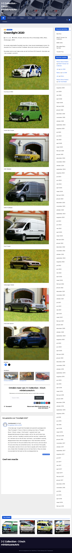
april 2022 (59, 276)
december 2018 (61, 402)
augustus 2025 (61, 128)
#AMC (15, 37)
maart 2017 (60, 472)
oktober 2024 (60, 165)
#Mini (41, 37)
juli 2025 (59, 132)
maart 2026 (60, 102)
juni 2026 (59, 91)
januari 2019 (60, 398)
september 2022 (61, 258)
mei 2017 (59, 465)
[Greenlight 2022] (27, 376)
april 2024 (59, 187)
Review (30, 18)
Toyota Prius (60, 51)
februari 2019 (60, 395)
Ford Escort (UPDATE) (8, 380)
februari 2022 (60, 284)
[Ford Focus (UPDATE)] (42, 376)
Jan (58, 69)
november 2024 (61, 162)
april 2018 (59, 428)
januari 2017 (60, 480)
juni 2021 (59, 306)
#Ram (45, 37)
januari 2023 (60, 243)
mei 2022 (59, 273)
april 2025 (59, 143)
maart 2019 (60, 391)
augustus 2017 (60, 454)
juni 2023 (59, 224)
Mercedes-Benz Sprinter (61, 528)
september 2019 (61, 373)
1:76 (42, 527)
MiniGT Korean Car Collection (27, 528)
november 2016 (61, 487)
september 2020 (61, 335)
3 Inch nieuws (11, 18)
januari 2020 (60, 358)
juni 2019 (59, 380)
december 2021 (61, 291)
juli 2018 (59, 417)
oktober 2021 (60, 298)
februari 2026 (60, 106)
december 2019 (61, 361)
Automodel (47, 527)
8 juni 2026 (43, 531)
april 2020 (59, 350)
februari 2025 (60, 150)
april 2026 (59, 99)
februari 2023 (60, 239)
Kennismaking (52, 18)
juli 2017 (59, 458)
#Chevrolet (26, 37)
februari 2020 (60, 354)
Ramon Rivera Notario (62, 61)
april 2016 (59, 498)
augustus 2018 (60, 413)
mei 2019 (59, 384)
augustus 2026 (61, 87)
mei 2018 (59, 424)
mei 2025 (59, 139)
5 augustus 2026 (9, 531)
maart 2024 (60, 191)
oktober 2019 (60, 369)
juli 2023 (59, 221)
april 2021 (59, 313)
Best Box (59, 34)
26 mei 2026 (60, 531)
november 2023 (61, 206)
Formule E (9, 406)
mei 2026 (59, 95)
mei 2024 (59, 184)
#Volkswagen (7, 40)
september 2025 (61, 125)
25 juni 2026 (25, 531)
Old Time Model (62, 81)
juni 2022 (59, 269)
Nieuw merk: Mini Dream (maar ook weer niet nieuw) (37, 407)
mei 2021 (59, 310)
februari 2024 (60, 195)
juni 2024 (59, 180)
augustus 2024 (61, 173)
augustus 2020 (61, 339)
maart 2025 (60, 147)
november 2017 (61, 443)
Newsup (43, 550)
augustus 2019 (60, 376)
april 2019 (59, 387)
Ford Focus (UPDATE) (39, 380)
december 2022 (61, 247)
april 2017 (59, 469)
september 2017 (61, 450)
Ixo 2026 (63, 69)
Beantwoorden (46, 454)
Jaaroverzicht (40, 18)
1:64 (5, 29)
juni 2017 (59, 461)
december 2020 (61, 328)
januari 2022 (60, 287)
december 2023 (61, 202)
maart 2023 (60, 236)
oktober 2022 (60, 254)
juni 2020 (59, 347)
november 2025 (61, 117)
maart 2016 (60, 502)
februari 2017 (60, 476)
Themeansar (50, 550)
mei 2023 (59, 228)
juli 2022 (59, 265)
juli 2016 (59, 491)
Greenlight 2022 (23, 380)
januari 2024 (60, 199)
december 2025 (61, 113)
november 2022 (61, 250)
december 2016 (61, 484)
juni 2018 (59, 421)
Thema (22, 18)
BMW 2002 (60, 42)
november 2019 (61, 365)
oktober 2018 (60, 406)
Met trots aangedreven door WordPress (28, 550)
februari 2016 (60, 506)
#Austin (20, 37)
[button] (67, 20)
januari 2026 (60, 110)
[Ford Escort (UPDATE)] (11, 376)
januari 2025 (60, 154)
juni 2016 (59, 495)
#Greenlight (36, 37)
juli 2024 (59, 176)
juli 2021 (59, 302)
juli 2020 (59, 343)
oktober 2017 (60, 447)
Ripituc (58, 72)
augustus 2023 (61, 217)
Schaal (5, 21)
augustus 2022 (61, 261)
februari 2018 (60, 435)
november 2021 (61, 295)
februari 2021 (60, 321)
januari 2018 (60, 439)
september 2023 (61, 213)
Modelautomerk (7, 527)
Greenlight (9, 29)
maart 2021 (60, 317)
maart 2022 (60, 280)
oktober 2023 (60, 210)
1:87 (7, 525)
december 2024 (61, 158)
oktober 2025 (60, 121)
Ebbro (62, 76)
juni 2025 (59, 136)
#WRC (13, 40)
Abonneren (39, 397)
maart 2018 (60, 432)
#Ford (31, 37)
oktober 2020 (60, 332)
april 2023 (59, 232)
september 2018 (61, 410)
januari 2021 (60, 324)
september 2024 (61, 169)
